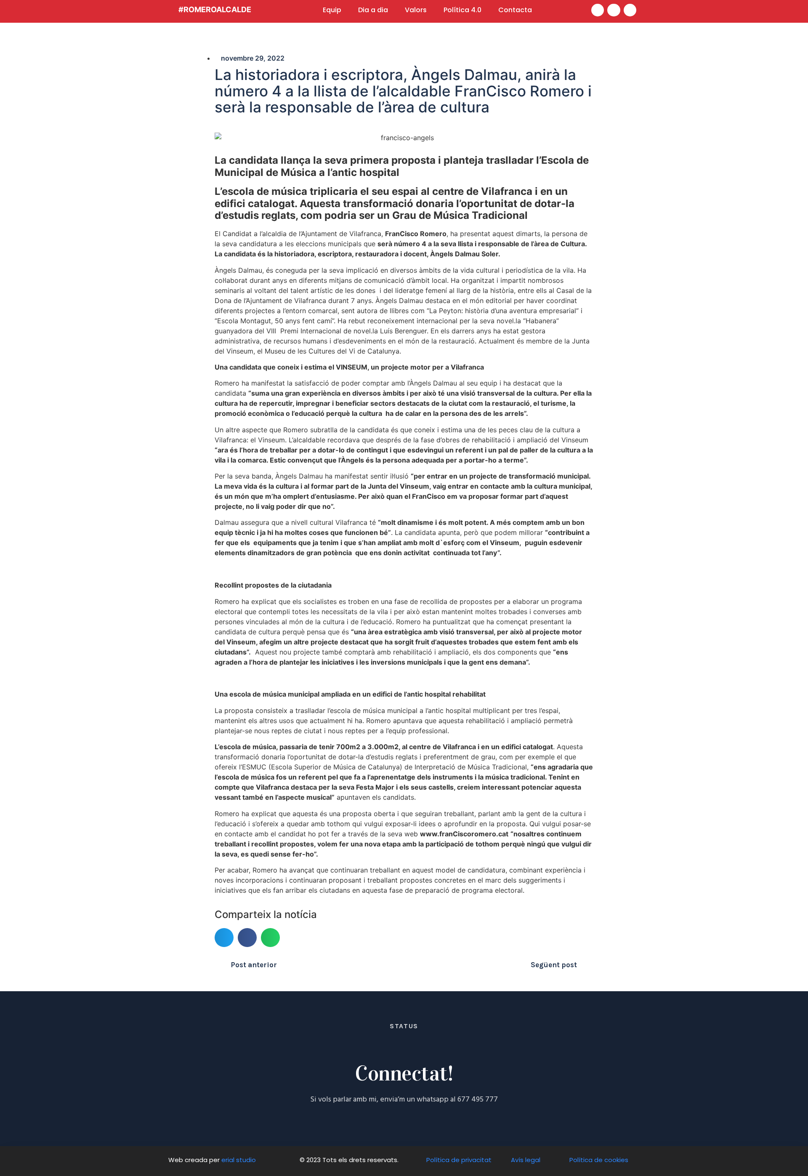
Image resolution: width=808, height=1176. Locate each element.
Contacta (515, 10)
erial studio (239, 1159)
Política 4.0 (462, 10)
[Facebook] (597, 10)
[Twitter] (613, 10)
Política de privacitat (459, 1159)
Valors (416, 10)
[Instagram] (630, 10)
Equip (332, 10)
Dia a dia (373, 10)
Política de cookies (598, 1159)
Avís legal (525, 1159)
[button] (224, 937)
